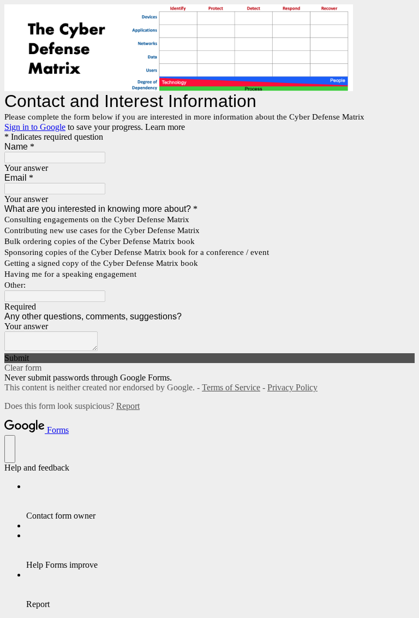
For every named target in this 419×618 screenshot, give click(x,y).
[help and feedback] (9, 449)
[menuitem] (220, 501)
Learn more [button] (165, 127)
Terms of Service (231, 387)
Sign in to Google (34, 127)
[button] (209, 358)
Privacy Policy (292, 387)
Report (128, 406)
